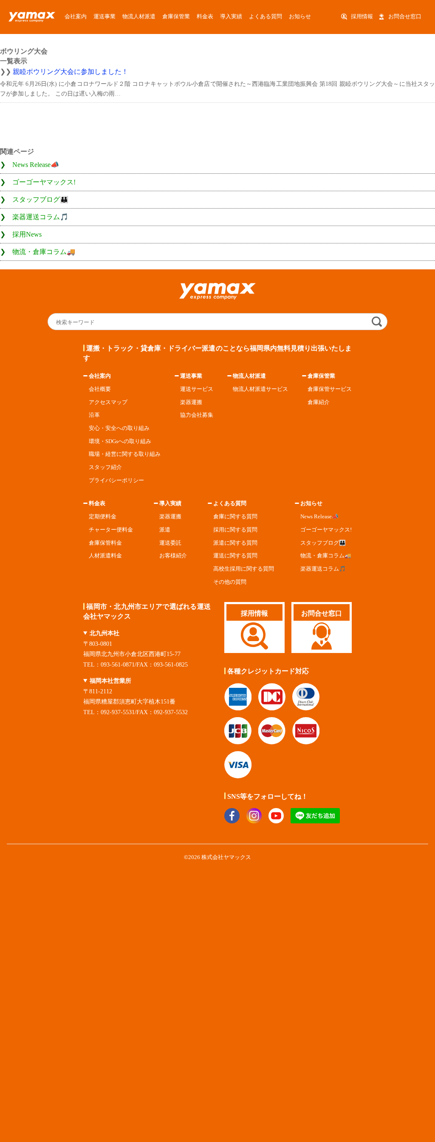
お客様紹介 (173, 556)
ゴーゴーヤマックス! (44, 182)
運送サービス (196, 389)
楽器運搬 (191, 402)
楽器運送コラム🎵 (40, 216)
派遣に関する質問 (235, 543)
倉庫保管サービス (330, 389)
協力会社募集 (196, 415)
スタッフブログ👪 (40, 199)
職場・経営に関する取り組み (125, 454)
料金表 (97, 503)
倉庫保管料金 (105, 543)
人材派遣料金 (105, 556)
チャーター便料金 (111, 530)
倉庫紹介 (319, 402)
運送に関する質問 (235, 556)
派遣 (164, 530)
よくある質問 (265, 17)
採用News (27, 234)
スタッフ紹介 (105, 467)
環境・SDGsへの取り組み (120, 441)
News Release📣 (35, 164)
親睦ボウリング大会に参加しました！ (70, 71)
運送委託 (170, 543)
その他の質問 (229, 582)
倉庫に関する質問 (235, 517)
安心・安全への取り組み (119, 428)
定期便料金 (102, 517)
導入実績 (231, 17)
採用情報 (362, 17)
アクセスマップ (108, 402)
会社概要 (100, 389)
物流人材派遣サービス (260, 389)
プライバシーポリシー (116, 480)
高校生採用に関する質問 (243, 569)
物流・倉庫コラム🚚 (43, 251)
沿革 (94, 415)
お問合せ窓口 (404, 17)
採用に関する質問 (235, 530)
